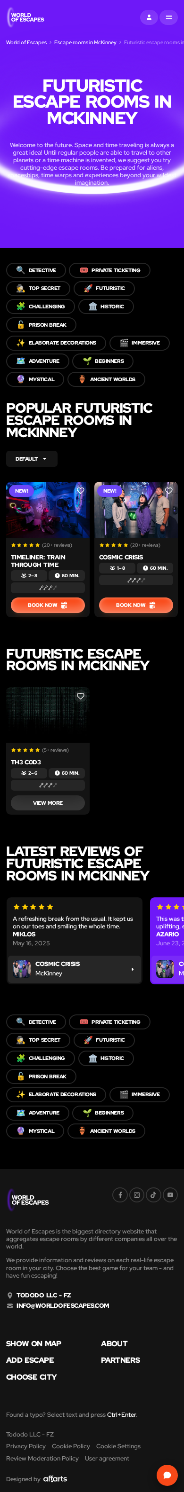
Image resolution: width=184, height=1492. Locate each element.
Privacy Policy (26, 1446)
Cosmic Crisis (121, 557)
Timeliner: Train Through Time (38, 561)
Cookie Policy (71, 1446)
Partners (120, 1360)
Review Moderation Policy (42, 1458)
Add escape (30, 1360)
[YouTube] (170, 1194)
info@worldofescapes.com (63, 1306)
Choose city (31, 1377)
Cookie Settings (118, 1446)
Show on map (33, 1344)
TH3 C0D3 (26, 762)
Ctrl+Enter (121, 1415)
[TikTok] (153, 1194)
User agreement (107, 1458)
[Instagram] (136, 1194)
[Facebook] (119, 1194)
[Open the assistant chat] (167, 1475)
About (114, 1344)
